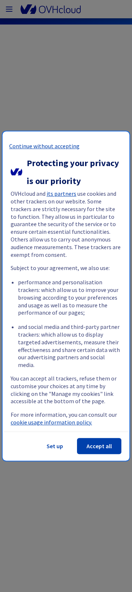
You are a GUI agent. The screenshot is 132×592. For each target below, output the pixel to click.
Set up (55, 446)
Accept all (99, 446)
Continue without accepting (44, 146)
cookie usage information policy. (51, 422)
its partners (61, 193)
